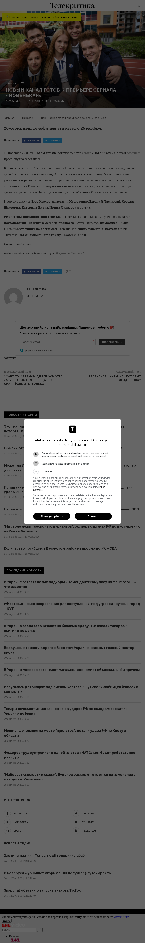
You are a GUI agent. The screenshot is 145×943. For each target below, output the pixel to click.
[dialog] (72, 471)
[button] (72, 471)
